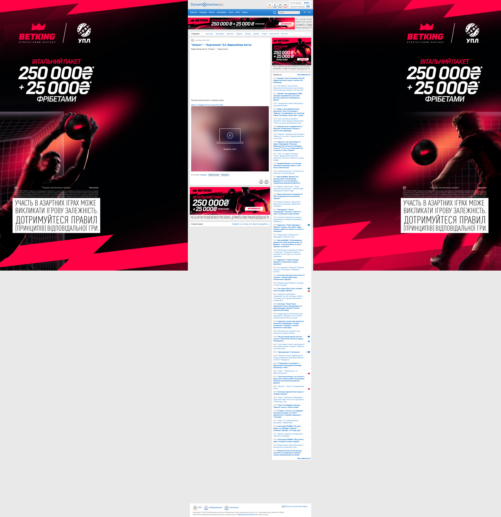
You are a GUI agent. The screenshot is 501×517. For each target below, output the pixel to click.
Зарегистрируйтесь (260, 224)
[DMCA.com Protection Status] (295, 506)
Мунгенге (230, 34)
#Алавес (225, 175)
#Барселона (214, 175)
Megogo (203, 175)
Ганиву (264, 34)
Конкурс (248, 34)
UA (305, 12)
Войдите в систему (240, 224)
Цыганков (209, 34)
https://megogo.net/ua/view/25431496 (207, 105)
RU (309, 12)
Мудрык (239, 34)
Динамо (256, 34)
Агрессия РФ (274, 34)
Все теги (284, 34)
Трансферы (220, 34)
